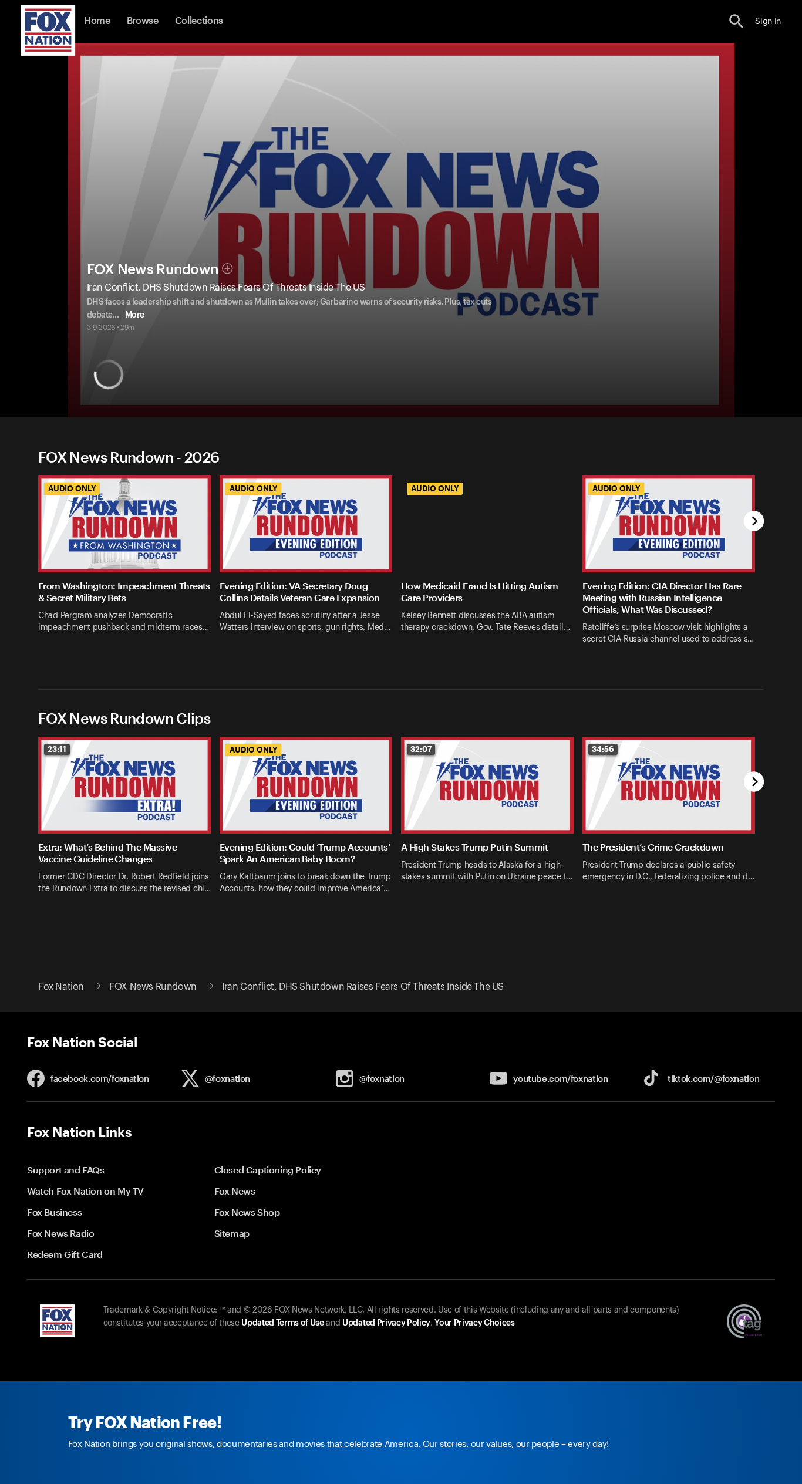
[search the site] (736, 21)
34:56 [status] (603, 749)
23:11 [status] (57, 749)
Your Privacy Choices (474, 1323)
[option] (129, 567)
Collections (199, 21)
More (134, 315)
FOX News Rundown (153, 269)
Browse (143, 21)
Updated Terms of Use (282, 1323)
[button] (736, 21)
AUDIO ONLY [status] (72, 488)
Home (97, 21)
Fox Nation (61, 986)
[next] (754, 522)
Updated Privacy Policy (386, 1323)
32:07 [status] (421, 749)
